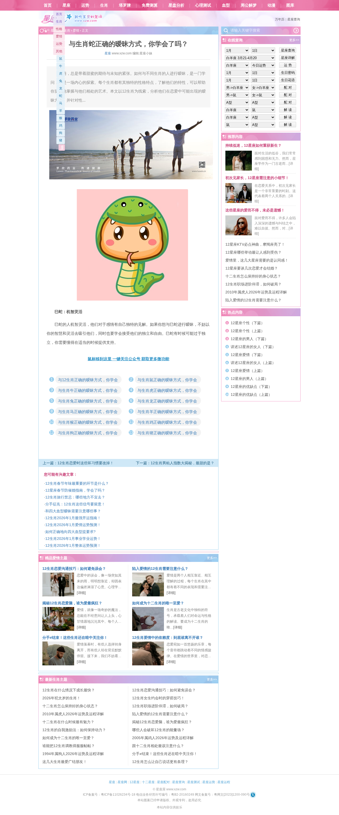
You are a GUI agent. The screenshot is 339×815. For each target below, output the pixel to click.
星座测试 (193, 782)
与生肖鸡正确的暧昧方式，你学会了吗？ (167, 423)
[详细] (81, 593)
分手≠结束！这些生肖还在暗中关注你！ (75, 637)
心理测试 (203, 5)
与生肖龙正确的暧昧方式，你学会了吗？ (167, 402)
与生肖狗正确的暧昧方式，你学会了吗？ (88, 433)
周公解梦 (249, 5)
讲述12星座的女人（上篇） (253, 363)
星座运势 (208, 782)
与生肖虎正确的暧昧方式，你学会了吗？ (167, 391)
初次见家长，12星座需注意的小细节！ (257, 178)
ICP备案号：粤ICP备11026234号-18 (109, 794)
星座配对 (163, 782)
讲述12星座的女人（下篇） (253, 347)
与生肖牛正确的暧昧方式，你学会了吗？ (88, 391)
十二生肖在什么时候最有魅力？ (68, 722)
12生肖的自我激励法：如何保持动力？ (74, 730)
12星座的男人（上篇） (249, 378)
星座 (66, 5)
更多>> (212, 558)
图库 (290, 5)
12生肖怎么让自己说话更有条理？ (160, 762)
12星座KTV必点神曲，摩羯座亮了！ (255, 244)
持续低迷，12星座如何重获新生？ (253, 145)
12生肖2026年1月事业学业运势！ (73, 538)
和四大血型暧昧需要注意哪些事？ (73, 511)
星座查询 (293, 19)
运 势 (288, 65)
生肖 (104, 5)
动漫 (271, 5)
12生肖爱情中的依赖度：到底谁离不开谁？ (167, 637)
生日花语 (288, 80)
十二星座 (148, 782)
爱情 (59, 36)
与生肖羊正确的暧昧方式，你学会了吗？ (167, 412)
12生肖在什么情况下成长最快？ (68, 690)
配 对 (288, 87)
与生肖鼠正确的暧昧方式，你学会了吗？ (167, 380)
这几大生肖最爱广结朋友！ (64, 762)
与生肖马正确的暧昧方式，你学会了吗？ (88, 412)
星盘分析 (176, 5)
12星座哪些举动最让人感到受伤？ (253, 252)
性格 (59, 29)
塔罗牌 (125, 5)
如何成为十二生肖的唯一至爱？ (158, 603)
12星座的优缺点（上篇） (251, 394)
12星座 (135, 782)
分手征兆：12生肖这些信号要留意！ (75, 504)
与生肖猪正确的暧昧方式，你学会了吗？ (167, 433)
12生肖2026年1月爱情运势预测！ (73, 525)
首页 (48, 5)
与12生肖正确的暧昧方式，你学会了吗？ (88, 380)
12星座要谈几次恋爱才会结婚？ (251, 268)
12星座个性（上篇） (248, 331)
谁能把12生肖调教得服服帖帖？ (68, 746)
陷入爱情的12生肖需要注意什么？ (160, 568)
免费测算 (150, 5)
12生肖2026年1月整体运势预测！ (73, 545)
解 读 (288, 110)
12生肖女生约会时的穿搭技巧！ (158, 698)
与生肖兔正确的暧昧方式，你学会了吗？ (88, 402)
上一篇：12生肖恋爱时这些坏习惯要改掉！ (78, 463)
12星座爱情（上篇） (248, 371)
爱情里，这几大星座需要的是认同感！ (256, 260)
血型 (226, 5)
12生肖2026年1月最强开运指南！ (73, 518)
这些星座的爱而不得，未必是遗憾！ (255, 210)
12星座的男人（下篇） (249, 339)
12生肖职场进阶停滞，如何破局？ (160, 706)
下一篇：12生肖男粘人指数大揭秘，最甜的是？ (175, 463)
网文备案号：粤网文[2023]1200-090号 (222, 794)
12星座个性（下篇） (248, 323)
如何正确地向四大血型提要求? (70, 532)
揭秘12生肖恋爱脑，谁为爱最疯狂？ (72, 603)
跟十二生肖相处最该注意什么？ (158, 746)
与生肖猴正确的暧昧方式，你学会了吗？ (88, 423)
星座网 (122, 782)
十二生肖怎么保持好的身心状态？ (70, 706)
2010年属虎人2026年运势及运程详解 (73, 714)
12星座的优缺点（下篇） (251, 386)
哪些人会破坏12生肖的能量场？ (158, 730)
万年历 (279, 19)
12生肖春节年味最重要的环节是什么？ (77, 483)
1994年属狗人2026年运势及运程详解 (73, 754)
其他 (59, 51)
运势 (85, 5)
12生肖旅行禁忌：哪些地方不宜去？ (75, 497)
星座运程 (223, 782)
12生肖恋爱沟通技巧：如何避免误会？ (74, 568)
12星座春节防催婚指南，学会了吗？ (75, 490)
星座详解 (288, 58)
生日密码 (288, 73)
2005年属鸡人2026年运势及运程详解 (163, 738)
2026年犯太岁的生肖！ (61, 698)
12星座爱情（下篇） (248, 355)
